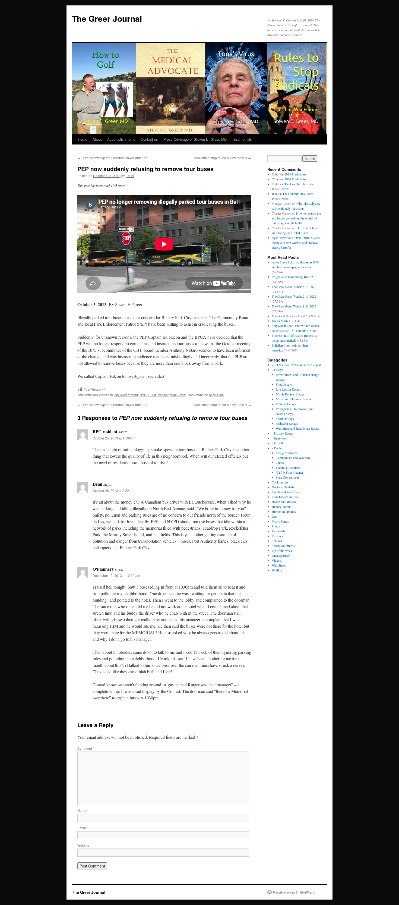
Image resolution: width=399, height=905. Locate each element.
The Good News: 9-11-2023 (290, 316)
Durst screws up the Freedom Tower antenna (112, 157)
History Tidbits (281, 506)
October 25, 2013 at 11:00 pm (114, 438)
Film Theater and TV (285, 497)
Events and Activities (285, 492)
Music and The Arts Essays (293, 399)
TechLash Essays (287, 423)
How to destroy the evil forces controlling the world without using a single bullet (296, 218)
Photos (276, 526)
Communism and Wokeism (293, 457)
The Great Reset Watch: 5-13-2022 (294, 286)
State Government (287, 477)
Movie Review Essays (290, 394)
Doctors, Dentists (283, 487)
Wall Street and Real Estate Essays (298, 428)
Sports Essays (285, 418)
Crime (280, 462)
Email (82, 827)
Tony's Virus (280, 321)
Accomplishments (121, 139)
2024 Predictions (295, 174)
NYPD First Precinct (154, 394)
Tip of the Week (282, 550)
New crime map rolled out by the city (222, 157)
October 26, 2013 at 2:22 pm (113, 490)
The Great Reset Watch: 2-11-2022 (294, 296)
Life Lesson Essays (288, 389)
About (97, 139)
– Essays (277, 369)
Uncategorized (281, 555)
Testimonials (242, 139)
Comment (85, 748)
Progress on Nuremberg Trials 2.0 (293, 277)
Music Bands (280, 521)
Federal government (288, 467)
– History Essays (283, 433)
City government (126, 394)
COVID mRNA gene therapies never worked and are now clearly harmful (296, 242)
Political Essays (286, 404)
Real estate (278, 531)
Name (82, 810)
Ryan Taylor (279, 237)
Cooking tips (280, 482)
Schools (277, 541)
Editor (130, 175)
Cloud (276, 179)
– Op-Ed (277, 443)
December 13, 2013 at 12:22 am (116, 575)
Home (82, 139)
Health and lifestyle (284, 501)
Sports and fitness (283, 545)
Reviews (277, 536)
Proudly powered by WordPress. (294, 892)
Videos (276, 560)
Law (274, 516)
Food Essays (284, 384)
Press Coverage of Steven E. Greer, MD (195, 139)
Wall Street (178, 394)
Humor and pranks (284, 511)
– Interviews (280, 438)
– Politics (278, 448)
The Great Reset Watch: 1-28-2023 (294, 306)
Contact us (149, 139)
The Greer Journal (107, 18)
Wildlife (277, 570)
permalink (216, 394)
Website (83, 845)
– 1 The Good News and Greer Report (296, 365)
